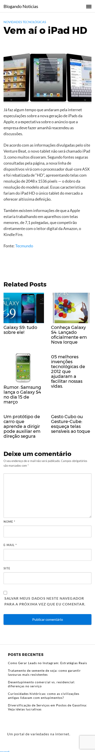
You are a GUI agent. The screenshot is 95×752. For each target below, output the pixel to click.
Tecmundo (24, 245)
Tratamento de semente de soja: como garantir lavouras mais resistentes (44, 672)
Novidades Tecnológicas (25, 22)
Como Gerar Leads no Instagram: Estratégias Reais (47, 663)
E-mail (10, 545)
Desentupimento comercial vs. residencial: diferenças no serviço (41, 684)
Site (7, 568)
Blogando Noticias (21, 6)
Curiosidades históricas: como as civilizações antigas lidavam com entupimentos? (43, 696)
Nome (9, 521)
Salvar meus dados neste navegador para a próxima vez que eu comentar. (45, 601)
